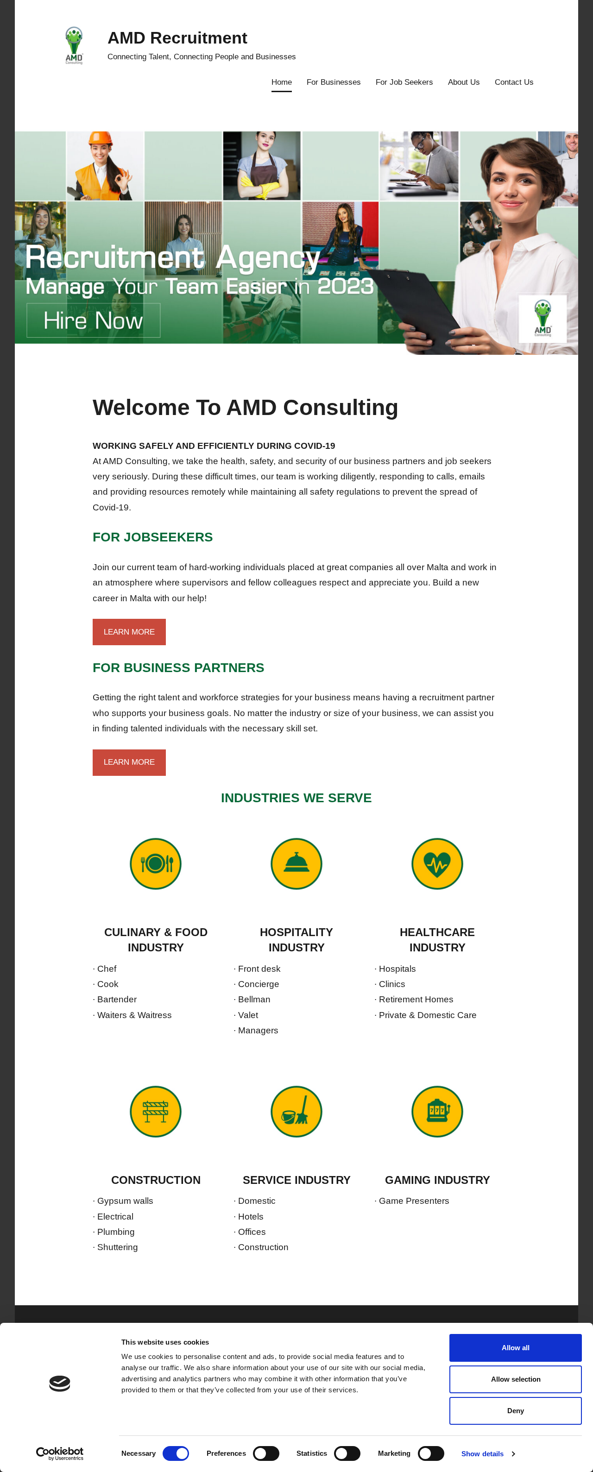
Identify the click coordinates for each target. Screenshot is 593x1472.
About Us (464, 82)
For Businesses (334, 82)
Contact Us (514, 82)
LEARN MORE (129, 632)
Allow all (516, 1348)
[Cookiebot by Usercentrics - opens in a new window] (60, 1454)
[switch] (266, 1453)
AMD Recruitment (177, 37)
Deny (515, 1411)
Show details (482, 1454)
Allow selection (516, 1379)
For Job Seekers (404, 82)
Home (281, 82)
